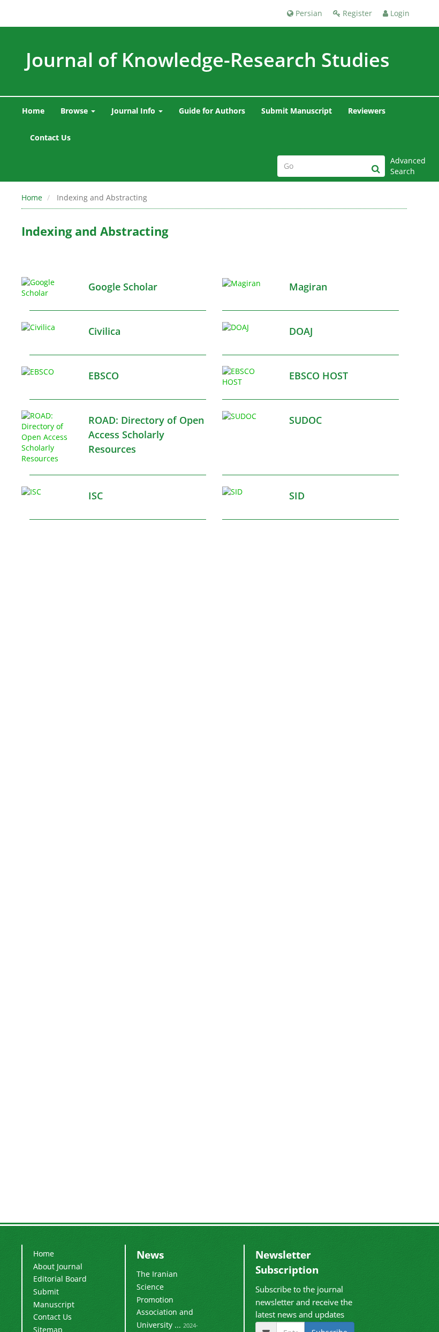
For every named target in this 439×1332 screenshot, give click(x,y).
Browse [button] (75, 111)
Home (33, 111)
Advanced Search (403, 165)
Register (356, 13)
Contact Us (50, 137)
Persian (307, 13)
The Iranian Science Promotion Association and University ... (165, 1299)
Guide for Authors (212, 111)
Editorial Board (60, 1279)
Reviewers (366, 111)
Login (399, 13)
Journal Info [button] (134, 111)
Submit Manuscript (296, 111)
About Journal (57, 1266)
